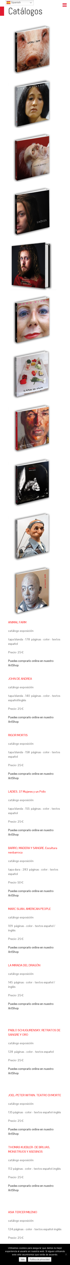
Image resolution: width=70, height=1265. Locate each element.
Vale (23, 1259)
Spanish (15, 2)
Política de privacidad (39, 1259)
